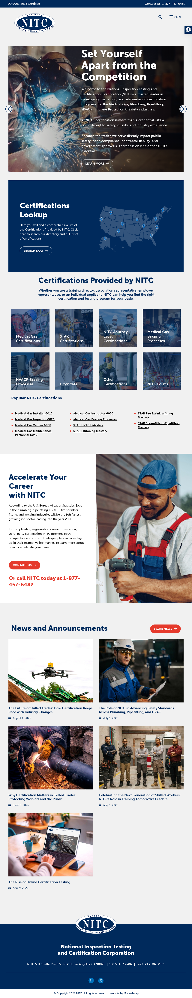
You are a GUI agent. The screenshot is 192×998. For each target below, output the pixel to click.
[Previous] (9, 109)
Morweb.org (131, 993)
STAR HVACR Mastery (88, 425)
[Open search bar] (160, 17)
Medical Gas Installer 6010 (33, 413)
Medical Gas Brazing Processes (95, 419)
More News (163, 629)
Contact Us (22, 565)
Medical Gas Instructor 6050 (93, 413)
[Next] (183, 109)
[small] (91, 980)
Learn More (95, 163)
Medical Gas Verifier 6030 (33, 425)
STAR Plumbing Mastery (90, 431)
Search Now (34, 251)
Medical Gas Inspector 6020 (35, 419)
